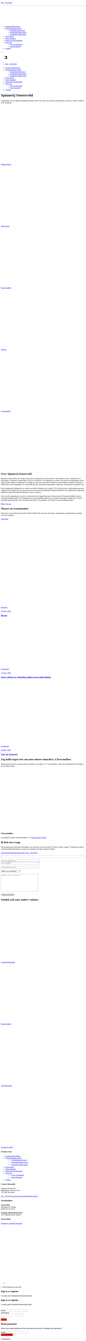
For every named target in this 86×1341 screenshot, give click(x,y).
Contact (8, 48)
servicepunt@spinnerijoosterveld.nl (13, 853)
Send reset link (7, 1335)
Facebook (4, 1223)
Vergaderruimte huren (17, 30)
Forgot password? (8, 1317)
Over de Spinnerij (16, 44)
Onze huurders (10, 38)
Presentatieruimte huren (18, 32)
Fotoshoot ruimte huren (18, 34)
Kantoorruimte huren (12, 26)
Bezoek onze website (38, 838)
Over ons (8, 42)
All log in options (7, 1308)
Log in (4, 1319)
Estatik (13, 1339)
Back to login (6, 1337)
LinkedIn (11, 1223)
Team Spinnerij (15, 46)
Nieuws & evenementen (13, 40)
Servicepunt (9, 36)
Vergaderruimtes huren (13, 28)
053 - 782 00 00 (32, 853)
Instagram (18, 1223)
